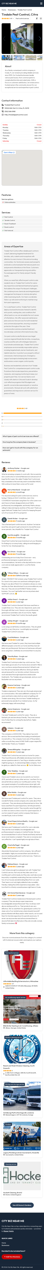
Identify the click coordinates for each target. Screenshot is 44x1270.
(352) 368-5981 (10, 111)
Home (4, 10)
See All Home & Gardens (22, 1205)
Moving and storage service (14, 1084)
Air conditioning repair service (15, 997)
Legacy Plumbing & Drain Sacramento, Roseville (21, 1153)
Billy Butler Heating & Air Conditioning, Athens (20, 1026)
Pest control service (22, 18)
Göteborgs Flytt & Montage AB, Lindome (18, 1113)
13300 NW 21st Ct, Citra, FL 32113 (17, 108)
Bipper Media (9, 1231)
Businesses (12, 10)
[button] (40, 38)
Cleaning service (10, 1164)
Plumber (8, 1124)
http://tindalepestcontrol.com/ (16, 115)
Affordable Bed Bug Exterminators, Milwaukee (20, 981)
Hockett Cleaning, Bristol (12, 1193)
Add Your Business (13, 1257)
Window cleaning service (13, 1037)
